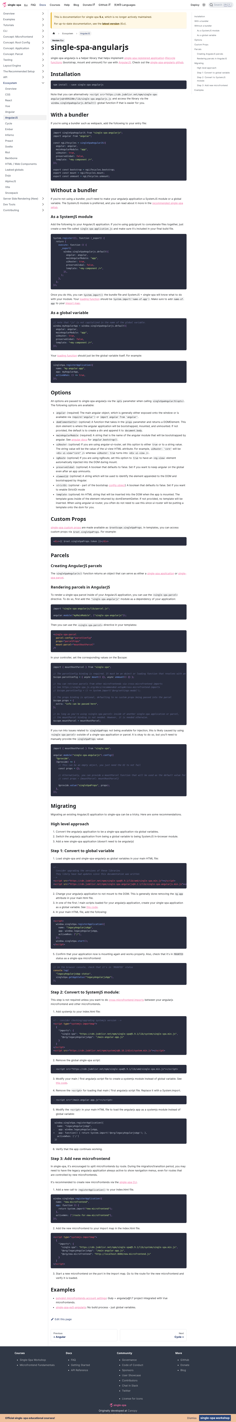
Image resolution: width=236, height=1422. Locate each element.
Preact (9, 140)
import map (73, 303)
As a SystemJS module (208, 30)
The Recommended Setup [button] (19, 71)
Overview (11, 88)
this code (92, 907)
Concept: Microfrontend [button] (18, 36)
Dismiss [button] (192, 1418)
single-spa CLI (128, 1182)
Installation (199, 16)
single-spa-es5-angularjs (71, 1307)
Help (67, 4)
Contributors (129, 1380)
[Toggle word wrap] (176, 667)
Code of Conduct (132, 1365)
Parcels (197, 49)
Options (198, 40)
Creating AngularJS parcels (210, 54)
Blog (76, 4)
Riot (7, 152)
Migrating (199, 63)
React (8, 100)
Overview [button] (9, 13)
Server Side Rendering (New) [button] (20, 198)
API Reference (79, 1370)
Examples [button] (9, 19)
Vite (7, 187)
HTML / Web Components (21, 163)
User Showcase (131, 1375)
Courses (55, 4)
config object (117, 485)
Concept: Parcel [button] (13, 54)
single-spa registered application (144, 58)
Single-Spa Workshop (33, 1359)
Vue (7, 106)
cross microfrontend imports (126, 999)
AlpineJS (10, 181)
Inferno (9, 135)
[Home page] (54, 33)
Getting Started (80, 1365)
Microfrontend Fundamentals (37, 1365)
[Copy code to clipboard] (182, 84)
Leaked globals (14, 169)
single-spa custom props (66, 527)
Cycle (8, 123)
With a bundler (201, 21)
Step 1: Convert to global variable (213, 72)
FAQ (33, 4)
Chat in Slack (130, 1385)
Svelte (9, 146)
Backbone (11, 158)
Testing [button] (7, 59)
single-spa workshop (215, 1418)
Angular (10, 111)
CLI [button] (5, 30)
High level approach (206, 68)
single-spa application (160, 573)
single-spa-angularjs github (166, 62)
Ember (9, 129)
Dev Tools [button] (9, 204)
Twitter (126, 1390)
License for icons (132, 1398)
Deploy (195, 4)
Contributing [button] (11, 210)
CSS (7, 94)
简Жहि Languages (124, 4)
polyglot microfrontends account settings (81, 1298)
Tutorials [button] (8, 25)
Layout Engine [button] (12, 65)
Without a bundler (203, 26)
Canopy (132, 1410)
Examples (199, 90)
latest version (110, 23)
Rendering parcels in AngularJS (212, 58)
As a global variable (206, 35)
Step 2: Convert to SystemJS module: (211, 79)
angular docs (79, 439)
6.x (26, 5)
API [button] (5, 77)
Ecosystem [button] (10, 83)
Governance (129, 1359)
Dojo (8, 175)
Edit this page (63, 1319)
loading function (90, 299)
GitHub (103, 4)
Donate (87, 4)
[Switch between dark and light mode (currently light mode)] (203, 4)
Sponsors (127, 1370)
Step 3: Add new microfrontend (212, 85)
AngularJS (11, 117)
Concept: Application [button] (16, 48)
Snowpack (11, 192)
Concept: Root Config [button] (16, 42)
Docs (42, 4)
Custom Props (201, 44)
